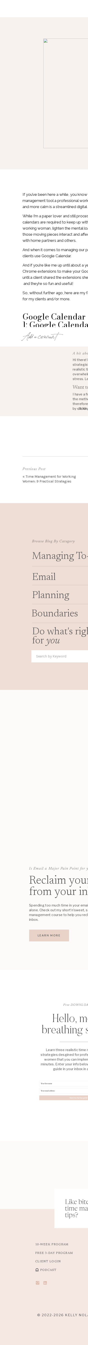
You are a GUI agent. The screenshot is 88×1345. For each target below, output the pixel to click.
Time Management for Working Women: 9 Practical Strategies (49, 478)
